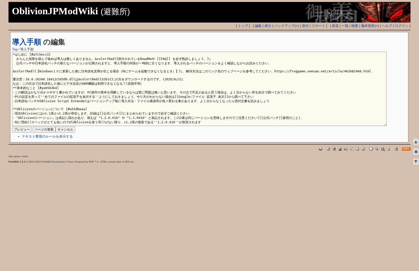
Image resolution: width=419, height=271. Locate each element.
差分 (268, 26)
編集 (258, 26)
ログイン (402, 26)
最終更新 (368, 26)
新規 (335, 26)
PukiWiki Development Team (57, 161)
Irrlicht (25, 156)
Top (15, 49)
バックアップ (284, 26)
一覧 (345, 26)
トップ (243, 26)
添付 (305, 26)
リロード (318, 26)
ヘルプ (387, 26)
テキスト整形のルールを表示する (47, 136)
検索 (354, 26)
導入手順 (26, 42)
